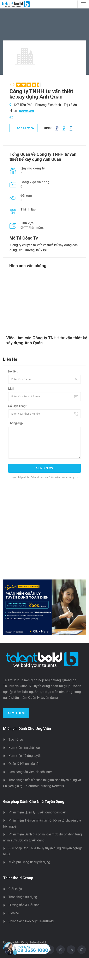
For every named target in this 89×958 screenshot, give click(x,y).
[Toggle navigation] (83, 4)
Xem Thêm (16, 713)
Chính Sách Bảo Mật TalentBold (31, 921)
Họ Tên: (13, 371)
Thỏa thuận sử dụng (22, 897)
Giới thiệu (15, 889)
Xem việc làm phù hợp (24, 748)
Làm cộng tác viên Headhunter (30, 772)
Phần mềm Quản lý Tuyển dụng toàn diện (37, 812)
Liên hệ (13, 913)
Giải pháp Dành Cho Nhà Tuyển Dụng (33, 801)
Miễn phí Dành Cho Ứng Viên (27, 728)
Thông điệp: (15, 423)
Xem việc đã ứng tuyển (24, 756)
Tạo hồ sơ (15, 739)
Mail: (11, 388)
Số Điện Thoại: (17, 406)
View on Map (26, 111)
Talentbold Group (18, 878)
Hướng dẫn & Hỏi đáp (24, 905)
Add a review (25, 128)
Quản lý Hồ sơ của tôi (23, 764)
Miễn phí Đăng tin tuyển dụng (29, 862)
